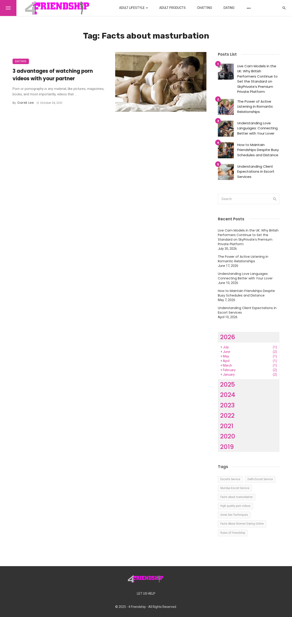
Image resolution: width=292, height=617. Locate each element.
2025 (227, 384)
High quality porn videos (235, 506)
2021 (226, 426)
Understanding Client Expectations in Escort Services (255, 171)
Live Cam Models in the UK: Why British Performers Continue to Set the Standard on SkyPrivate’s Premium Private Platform (257, 79)
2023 (227, 405)
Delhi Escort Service (260, 479)
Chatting (204, 8)
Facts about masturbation (236, 497)
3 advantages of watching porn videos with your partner (53, 75)
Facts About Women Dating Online (242, 523)
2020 (227, 436)
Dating (229, 8)
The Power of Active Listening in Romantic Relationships (255, 106)
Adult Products (172, 8)
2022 (227, 415)
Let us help (146, 594)
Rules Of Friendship (232, 532)
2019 (227, 446)
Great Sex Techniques (234, 514)
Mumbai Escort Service (234, 488)
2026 (227, 337)
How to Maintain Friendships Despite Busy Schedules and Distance (258, 149)
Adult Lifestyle (132, 8)
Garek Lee (25, 102)
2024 (227, 394)
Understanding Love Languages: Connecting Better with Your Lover (257, 128)
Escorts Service (230, 479)
